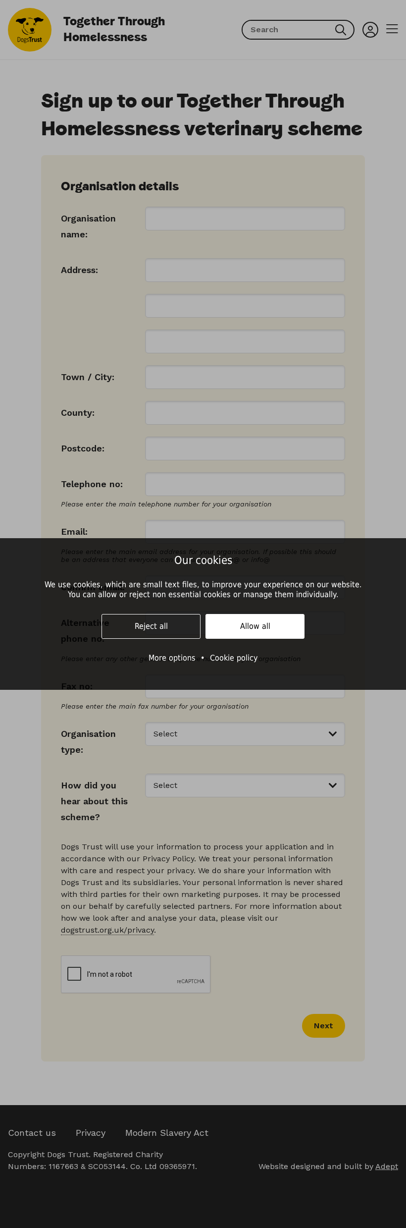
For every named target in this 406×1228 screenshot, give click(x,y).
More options (172, 658)
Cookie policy (234, 658)
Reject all (151, 626)
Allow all (255, 626)
